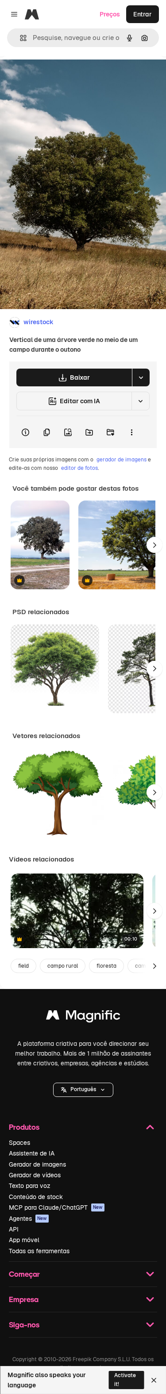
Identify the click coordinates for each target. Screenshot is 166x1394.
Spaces (19, 1143)
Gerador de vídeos (35, 1175)
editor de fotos (79, 468)
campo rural (62, 965)
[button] (83, 1090)
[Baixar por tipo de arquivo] (141, 377)
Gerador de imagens (37, 1164)
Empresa (24, 1299)
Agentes (28, 1219)
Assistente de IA (31, 1153)
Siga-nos (24, 1324)
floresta (106, 965)
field (23, 965)
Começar (24, 1274)
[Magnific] (83, 1017)
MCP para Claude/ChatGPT (56, 1207)
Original (56, 76)
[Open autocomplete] (20, 38)
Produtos (24, 1127)
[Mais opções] (131, 432)
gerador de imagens (122, 459)
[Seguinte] (154, 544)
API (14, 1229)
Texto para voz (29, 1186)
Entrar (142, 14)
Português (83, 1089)
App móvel (24, 1240)
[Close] (153, 1380)
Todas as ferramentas (39, 1251)
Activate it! (125, 1379)
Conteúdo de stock (36, 1197)
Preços (110, 14)
